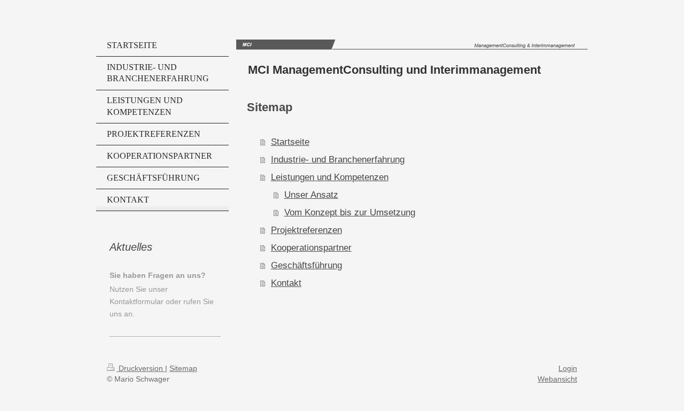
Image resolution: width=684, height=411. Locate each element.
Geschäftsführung (306, 265)
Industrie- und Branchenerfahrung (338, 159)
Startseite (290, 141)
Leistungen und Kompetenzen (329, 177)
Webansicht (557, 379)
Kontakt (286, 283)
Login (567, 368)
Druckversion (140, 368)
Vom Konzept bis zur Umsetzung (349, 212)
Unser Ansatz (311, 194)
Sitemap (183, 368)
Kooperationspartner (311, 247)
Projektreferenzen (306, 230)
